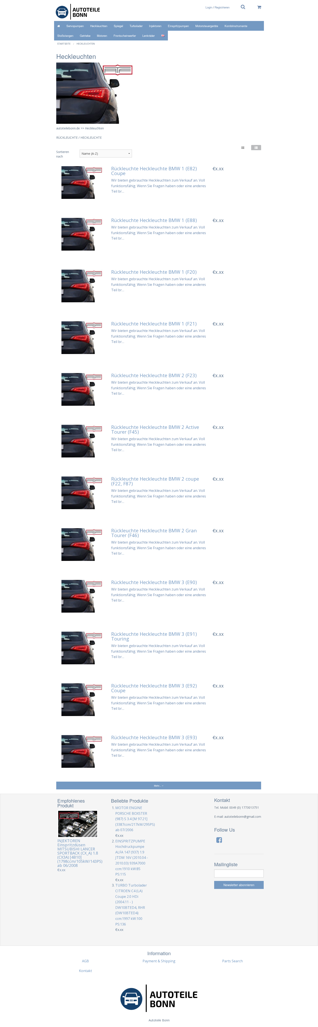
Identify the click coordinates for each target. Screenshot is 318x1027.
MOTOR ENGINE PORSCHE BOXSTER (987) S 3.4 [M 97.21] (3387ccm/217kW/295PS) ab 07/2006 (135, 818)
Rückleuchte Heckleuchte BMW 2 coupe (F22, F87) (155, 481)
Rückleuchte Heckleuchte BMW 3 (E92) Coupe (154, 688)
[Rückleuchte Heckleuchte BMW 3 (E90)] (82, 596)
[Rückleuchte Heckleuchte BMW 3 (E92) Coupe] (82, 699)
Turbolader (136, 26)
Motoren (102, 36)
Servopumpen (75, 26)
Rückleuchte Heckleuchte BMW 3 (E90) (154, 582)
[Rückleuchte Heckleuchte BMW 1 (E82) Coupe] (82, 182)
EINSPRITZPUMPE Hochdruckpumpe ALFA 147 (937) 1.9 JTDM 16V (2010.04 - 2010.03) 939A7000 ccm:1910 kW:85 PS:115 (131, 858)
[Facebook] (219, 839)
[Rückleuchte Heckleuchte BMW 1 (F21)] (82, 337)
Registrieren (222, 7)
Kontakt (85, 970)
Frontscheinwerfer (125, 36)
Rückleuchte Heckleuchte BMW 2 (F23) (154, 375)
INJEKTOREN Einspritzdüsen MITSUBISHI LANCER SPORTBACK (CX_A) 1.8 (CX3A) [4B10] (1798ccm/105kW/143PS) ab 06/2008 (79, 853)
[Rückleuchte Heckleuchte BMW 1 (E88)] (82, 234)
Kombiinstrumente (236, 26)
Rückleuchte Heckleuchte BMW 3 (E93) (154, 737)
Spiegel (118, 26)
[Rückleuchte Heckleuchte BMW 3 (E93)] (82, 751)
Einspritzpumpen (178, 26)
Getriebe (85, 36)
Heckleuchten (98, 26)
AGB (85, 961)
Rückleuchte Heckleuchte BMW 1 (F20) (154, 272)
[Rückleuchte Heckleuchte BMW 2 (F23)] (82, 389)
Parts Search (232, 961)
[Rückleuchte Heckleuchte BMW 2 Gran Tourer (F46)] (82, 544)
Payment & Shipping (159, 961)
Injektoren (155, 26)
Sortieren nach (62, 154)
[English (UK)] (163, 35)
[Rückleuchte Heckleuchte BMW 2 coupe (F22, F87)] (82, 492)
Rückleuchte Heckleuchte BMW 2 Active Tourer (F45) (155, 429)
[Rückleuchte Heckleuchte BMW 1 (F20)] (82, 285)
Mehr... (158, 785)
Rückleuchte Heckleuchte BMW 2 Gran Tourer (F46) (154, 532)
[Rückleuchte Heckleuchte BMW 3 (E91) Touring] (82, 647)
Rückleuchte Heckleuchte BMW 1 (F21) (154, 323)
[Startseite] (58, 26)
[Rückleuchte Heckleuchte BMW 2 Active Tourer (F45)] (82, 440)
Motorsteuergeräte (206, 26)
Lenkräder (148, 36)
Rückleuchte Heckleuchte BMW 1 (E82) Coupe (154, 170)
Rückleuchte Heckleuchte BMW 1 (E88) (154, 220)
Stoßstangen (65, 36)
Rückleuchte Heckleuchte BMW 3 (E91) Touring (154, 636)
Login (209, 7)
